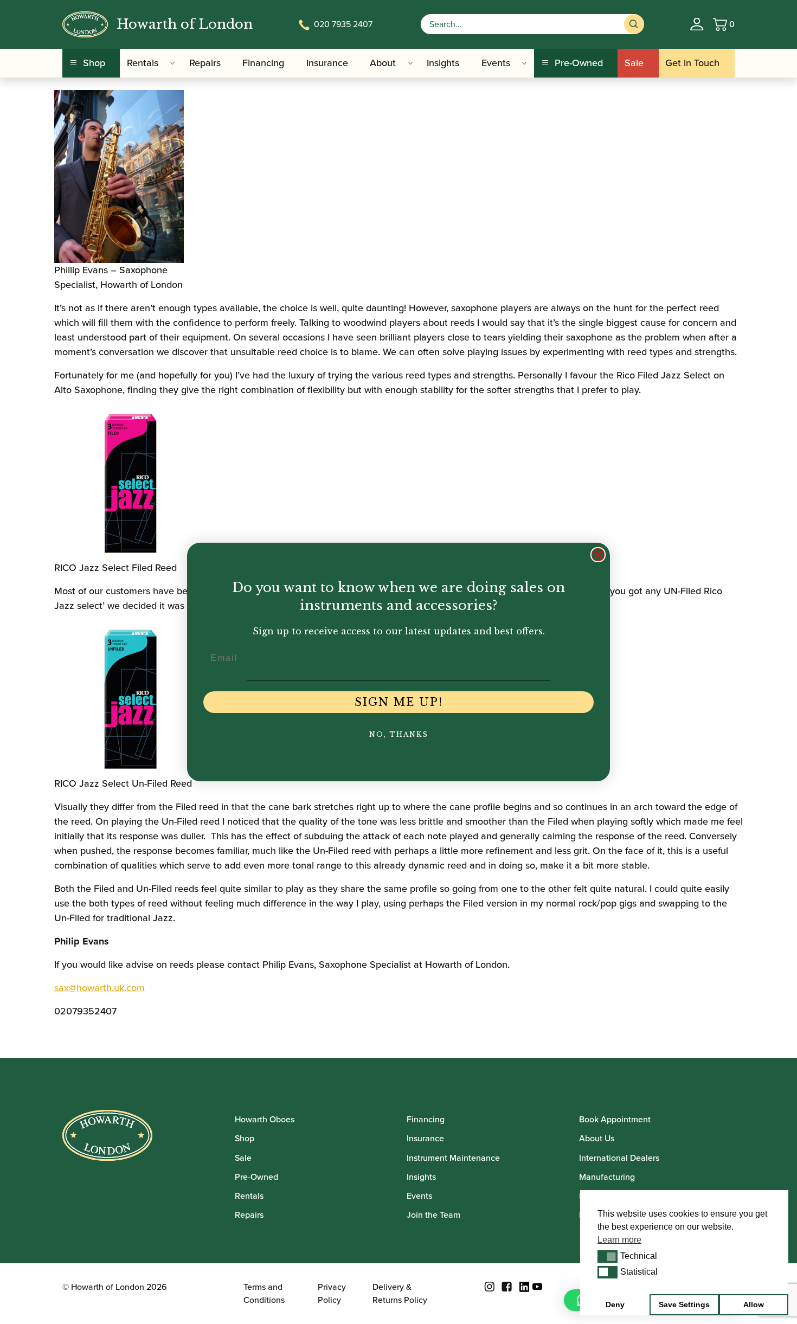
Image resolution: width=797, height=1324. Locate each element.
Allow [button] (753, 1304)
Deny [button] (615, 1304)
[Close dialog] (598, 554)
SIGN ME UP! (399, 702)
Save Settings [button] (684, 1304)
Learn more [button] (619, 1239)
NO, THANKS (398, 734)
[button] (607, 1256)
